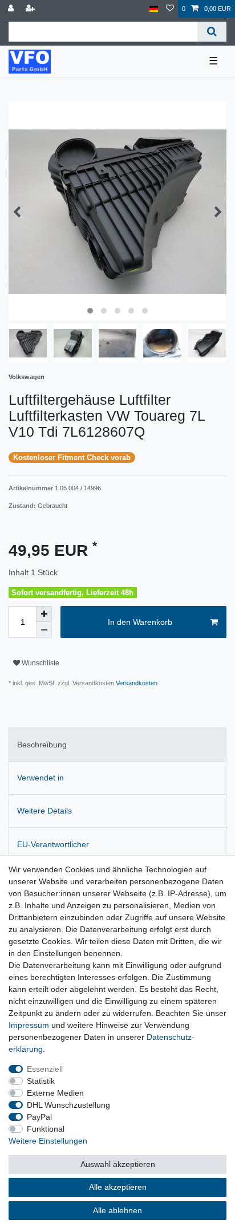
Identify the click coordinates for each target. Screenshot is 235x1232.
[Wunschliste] (170, 9)
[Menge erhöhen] (44, 614)
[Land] (153, 9)
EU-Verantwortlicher (53, 844)
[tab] (117, 744)
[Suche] (211, 32)
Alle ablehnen (117, 1210)
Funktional (45, 1128)
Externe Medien (55, 1092)
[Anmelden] (12, 9)
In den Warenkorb (140, 622)
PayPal (39, 1116)
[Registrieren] (31, 9)
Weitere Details (44, 810)
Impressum (29, 1025)
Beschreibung (42, 744)
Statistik (41, 1080)
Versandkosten (135, 683)
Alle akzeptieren (118, 1187)
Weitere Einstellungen (48, 1140)
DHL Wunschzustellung (68, 1104)
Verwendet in (40, 777)
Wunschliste (39, 663)
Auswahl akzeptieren (117, 1164)
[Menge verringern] (44, 630)
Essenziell (45, 1069)
